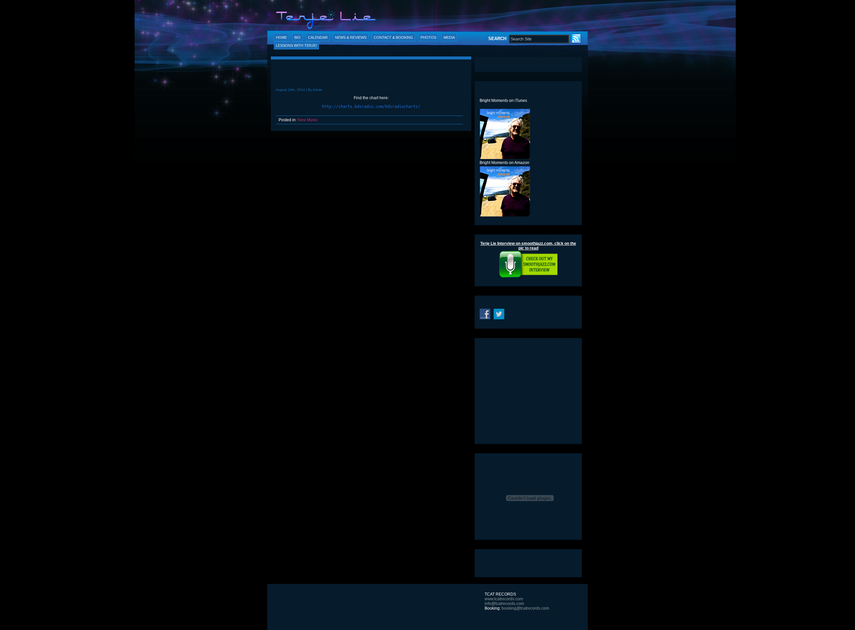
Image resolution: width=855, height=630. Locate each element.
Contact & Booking (393, 37)
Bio (297, 37)
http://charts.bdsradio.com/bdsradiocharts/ (371, 106)
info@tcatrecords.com (504, 603)
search (497, 38)
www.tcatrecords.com (504, 599)
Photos (428, 37)
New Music (308, 120)
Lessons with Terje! (296, 45)
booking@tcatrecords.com (525, 608)
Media (449, 37)
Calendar (318, 37)
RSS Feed (577, 39)
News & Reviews (350, 37)
